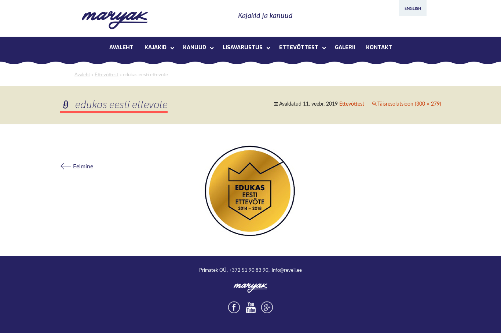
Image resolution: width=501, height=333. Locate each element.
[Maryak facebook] (234, 307)
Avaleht (82, 75)
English (413, 9)
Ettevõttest (106, 75)
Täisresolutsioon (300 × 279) (409, 104)
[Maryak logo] (250, 287)
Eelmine (76, 166)
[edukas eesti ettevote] (250, 190)
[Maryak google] (267, 307)
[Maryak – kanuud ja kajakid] (115, 20)
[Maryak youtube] (250, 307)
